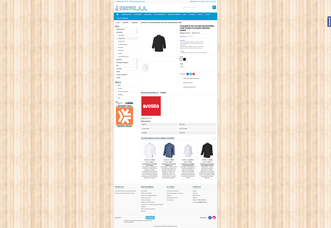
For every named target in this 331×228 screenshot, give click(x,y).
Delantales (121, 35)
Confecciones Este (123, 91)
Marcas (118, 82)
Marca (194, 33)
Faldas (120, 53)
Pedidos (169, 195)
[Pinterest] (193, 74)
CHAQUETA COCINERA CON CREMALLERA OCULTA (188, 165)
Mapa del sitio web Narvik (148, 209)
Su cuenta (170, 187)
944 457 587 (124, 1)
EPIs (184, 14)
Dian (119, 98)
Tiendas (143, 211)
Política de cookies (146, 193)
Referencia (183, 33)
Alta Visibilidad (159, 14)
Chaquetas (121, 38)
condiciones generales (137, 220)
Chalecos (121, 50)
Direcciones (170, 200)
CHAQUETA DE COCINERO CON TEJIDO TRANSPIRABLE (149, 165)
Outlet (207, 14)
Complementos (122, 44)
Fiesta (200, 14)
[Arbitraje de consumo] (124, 114)
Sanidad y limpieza (174, 14)
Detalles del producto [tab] (149, 93)
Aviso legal (144, 191)
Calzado (192, 14)
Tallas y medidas (122, 18)
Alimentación (126, 14)
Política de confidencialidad (149, 195)
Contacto (197, 187)
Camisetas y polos (123, 56)
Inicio (117, 26)
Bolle (119, 85)
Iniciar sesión (200, 1)
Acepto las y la (138, 221)
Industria (147, 14)
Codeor (120, 88)
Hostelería (137, 14)
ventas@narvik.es (140, 1)
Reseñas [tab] (163, 93)
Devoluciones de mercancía (175, 193)
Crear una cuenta (211, 1)
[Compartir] (187, 74)
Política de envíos (146, 198)
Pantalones (121, 41)
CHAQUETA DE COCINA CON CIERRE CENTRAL (207, 164)
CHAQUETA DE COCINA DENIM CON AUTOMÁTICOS (169, 165)
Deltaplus (120, 94)
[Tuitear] (190, 74)
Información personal (173, 191)
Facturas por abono (172, 198)
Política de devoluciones (148, 202)
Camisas (120, 47)
